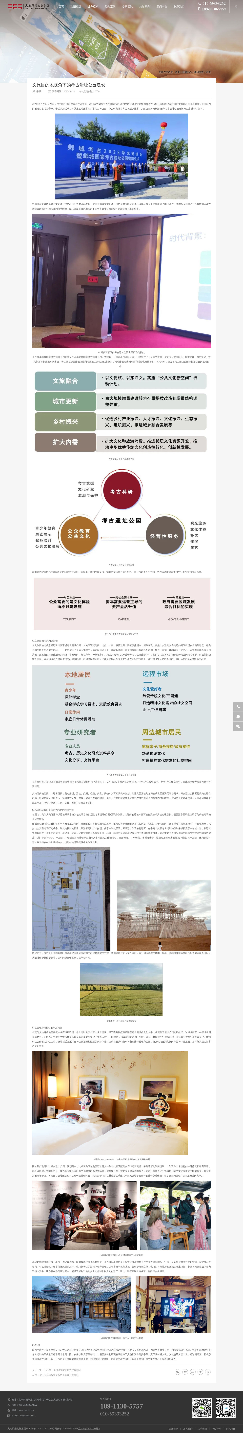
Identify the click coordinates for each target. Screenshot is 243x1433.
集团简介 (173, 1429)
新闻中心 (162, 6)
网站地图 (231, 1429)
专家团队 (127, 6)
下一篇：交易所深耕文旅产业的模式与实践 (57, 1375)
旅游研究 (144, 6)
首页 (61, 6)
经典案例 (110, 6)
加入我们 (187, 1429)
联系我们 (179, 6)
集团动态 (198, 72)
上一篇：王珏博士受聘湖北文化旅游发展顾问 (58, 1370)
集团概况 (76, 6)
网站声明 (216, 1429)
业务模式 (93, 6)
